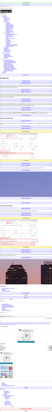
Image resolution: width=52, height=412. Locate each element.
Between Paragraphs (7, 55)
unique (11, 324)
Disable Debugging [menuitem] (8, 396)
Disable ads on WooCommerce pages (10, 61)
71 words (50, 101)
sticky (9, 324)
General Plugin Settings (10, 31)
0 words (50, 128)
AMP (15, 322)
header (24, 323)
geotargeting (21, 323)
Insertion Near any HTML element (11, 34)
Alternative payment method (8, 70)
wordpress (15, 324)
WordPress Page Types (9, 29)
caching (37, 322)
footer (19, 323)
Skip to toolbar (2, 389)
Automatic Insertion (9, 24)
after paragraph (12, 322)
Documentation (4, 16)
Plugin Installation (7, 18)
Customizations (6, 48)
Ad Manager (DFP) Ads (10, 36)
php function (44, 323)
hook (26, 323)
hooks (27, 323)
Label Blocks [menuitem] (7, 397)
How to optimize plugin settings (9, 60)
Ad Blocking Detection (10, 46)
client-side (41, 322)
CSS (49, 322)
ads (7, 322)
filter (17, 323)
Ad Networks (6, 47)
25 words (50, 165)
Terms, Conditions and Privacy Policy (8, 385)
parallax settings (29, 123)
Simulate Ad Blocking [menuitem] (8, 404)
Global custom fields (7, 50)
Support (3, 382)
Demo (3, 52)
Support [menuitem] (5, 393)
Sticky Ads (8, 42)
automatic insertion (21, 322)
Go (48, 318)
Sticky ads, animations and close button (8, 288)
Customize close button (8, 63)
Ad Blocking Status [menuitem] (8, 403)
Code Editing (8, 22)
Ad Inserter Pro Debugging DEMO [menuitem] (8, 395)
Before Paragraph (7, 53)
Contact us (3, 72)
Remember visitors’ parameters (9, 66)
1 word (50, 198)
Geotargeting (8, 43)
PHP (42, 323)
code (46, 322)
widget (12, 324)
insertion (35, 323)
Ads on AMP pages (9, 35)
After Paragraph (6, 54)
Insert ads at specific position (8, 65)
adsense (9, 322)
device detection (8, 323)
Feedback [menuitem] (5, 394)
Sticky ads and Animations (8, 56)
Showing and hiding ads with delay (9, 68)
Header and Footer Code (10, 27)
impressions (32, 323)
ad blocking (1, 322)
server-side (1, 324)
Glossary (5, 20)
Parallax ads (6, 58)
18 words (50, 208)
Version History (4, 71)
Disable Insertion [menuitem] (7, 402)
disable (11, 323)
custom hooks (1, 323)
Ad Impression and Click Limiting (11, 45)
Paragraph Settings (9, 28)
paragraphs (40, 323)
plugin (47, 323)
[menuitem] (27, 406)
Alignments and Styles (9, 26)
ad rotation (5, 322)
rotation (49, 323)
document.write (14, 323)
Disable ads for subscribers (8, 64)
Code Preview (8, 23)
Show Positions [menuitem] (7, 398)
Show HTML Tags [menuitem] (8, 401)
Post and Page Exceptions (10, 38)
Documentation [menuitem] (6, 391)
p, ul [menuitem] (7, 400)
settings (4, 324)
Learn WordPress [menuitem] (7, 392)
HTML (29, 323)
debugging (4, 323)
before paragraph (26, 322)
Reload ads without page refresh (9, 67)
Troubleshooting (6, 51)
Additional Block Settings (10, 33)
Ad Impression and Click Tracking (11, 44)
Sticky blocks (6, 57)
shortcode (6, 324)
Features (5, 17)
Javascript (37, 323)
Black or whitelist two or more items (10, 62)
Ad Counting (8, 40)
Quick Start (6, 19)
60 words (50, 83)
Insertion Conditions (9, 30)
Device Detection (9, 41)
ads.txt (7, 37)
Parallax (3, 85)
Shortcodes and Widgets (10, 25)
